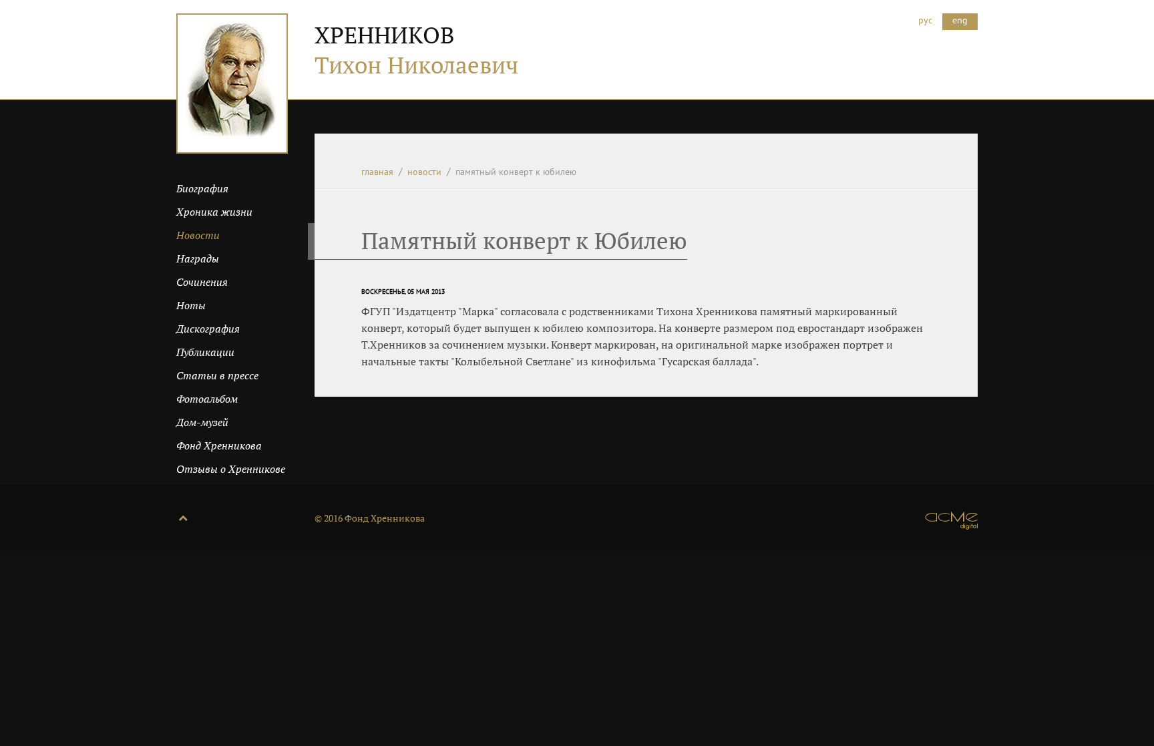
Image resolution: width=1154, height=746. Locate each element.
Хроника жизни (214, 211)
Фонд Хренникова (219, 445)
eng (960, 20)
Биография (202, 188)
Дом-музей (202, 422)
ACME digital (951, 520)
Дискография (208, 328)
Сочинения (202, 281)
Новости (424, 171)
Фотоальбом (207, 398)
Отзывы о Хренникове (230, 468)
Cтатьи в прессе (217, 375)
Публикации (205, 352)
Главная (377, 171)
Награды (197, 258)
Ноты (191, 305)
